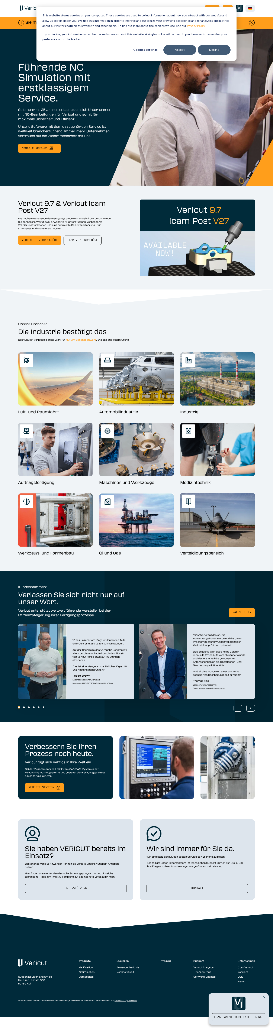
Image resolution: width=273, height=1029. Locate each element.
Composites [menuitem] (86, 976)
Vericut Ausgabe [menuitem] (203, 967)
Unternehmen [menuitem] (246, 960)
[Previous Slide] (238, 708)
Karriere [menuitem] (243, 972)
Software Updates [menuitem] (204, 976)
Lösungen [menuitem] (122, 960)
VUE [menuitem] (240, 976)
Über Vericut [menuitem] (245, 967)
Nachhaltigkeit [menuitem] (125, 972)
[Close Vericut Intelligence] (264, 997)
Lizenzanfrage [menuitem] (202, 972)
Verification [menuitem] (86, 967)
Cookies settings (145, 49)
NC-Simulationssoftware (81, 339)
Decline (214, 49)
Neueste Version (41, 787)
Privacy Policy (196, 25)
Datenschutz (120, 1000)
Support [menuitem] (198, 960)
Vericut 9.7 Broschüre (40, 240)
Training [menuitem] (166, 960)
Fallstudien (241, 612)
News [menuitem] (241, 981)
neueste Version (34, 148)
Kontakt (197, 888)
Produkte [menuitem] (85, 960)
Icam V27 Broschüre (82, 240)
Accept (180, 49)
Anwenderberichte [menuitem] (127, 967)
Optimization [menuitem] (86, 972)
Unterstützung (76, 888)
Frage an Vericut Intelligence (238, 1017)
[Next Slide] (250, 708)
